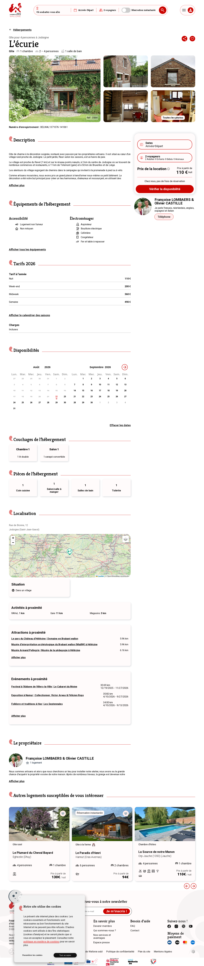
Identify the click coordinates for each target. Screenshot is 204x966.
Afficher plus (16, 185)
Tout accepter (65, 955)
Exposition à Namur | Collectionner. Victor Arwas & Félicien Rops (47, 695)
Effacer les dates (120, 425)
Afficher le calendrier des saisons (29, 315)
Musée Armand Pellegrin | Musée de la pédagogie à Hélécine (45, 650)
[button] (69, 552)
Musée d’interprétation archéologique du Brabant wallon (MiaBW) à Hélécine (54, 644)
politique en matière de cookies (41, 941)
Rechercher (162, 10)
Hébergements (22, 29)
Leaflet (101, 576)
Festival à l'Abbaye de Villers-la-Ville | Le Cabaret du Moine (44, 686)
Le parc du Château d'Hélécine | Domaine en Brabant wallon (44, 638)
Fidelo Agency (193, 951)
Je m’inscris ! (116, 911)
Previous (187, 886)
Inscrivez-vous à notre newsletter (102, 901)
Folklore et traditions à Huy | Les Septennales (37, 704)
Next (63, 827)
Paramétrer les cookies (32, 955)
